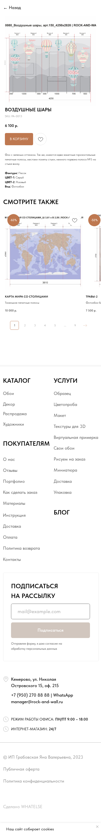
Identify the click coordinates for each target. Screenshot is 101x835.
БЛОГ (62, 512)
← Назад (12, 7)
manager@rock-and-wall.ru (37, 701)
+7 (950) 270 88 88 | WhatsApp (42, 695)
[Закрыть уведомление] (97, 826)
